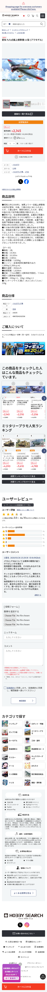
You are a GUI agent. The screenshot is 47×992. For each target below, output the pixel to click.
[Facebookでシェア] (26, 181)
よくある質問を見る (22, 893)
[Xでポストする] (20, 181)
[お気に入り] (28, 15)
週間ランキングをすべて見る (22, 476)
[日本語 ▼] (23, 15)
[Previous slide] (2, 70)
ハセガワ (16, 164)
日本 (14, 309)
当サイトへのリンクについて (34, 967)
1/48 (14, 168)
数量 (5, 143)
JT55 (27, 172)
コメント (8, 645)
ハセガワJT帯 (18, 172)
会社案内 (12, 963)
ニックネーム (10, 632)
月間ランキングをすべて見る (22, 481)
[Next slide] (45, 70)
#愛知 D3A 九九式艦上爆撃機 (11, 189)
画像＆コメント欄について (25, 510)
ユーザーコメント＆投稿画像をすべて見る (17, 505)
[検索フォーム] (37, 16)
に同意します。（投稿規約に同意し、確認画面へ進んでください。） (24, 689)
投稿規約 (10, 687)
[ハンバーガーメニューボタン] (42, 15)
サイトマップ (23, 971)
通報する (37, 595)
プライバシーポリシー (34, 963)
